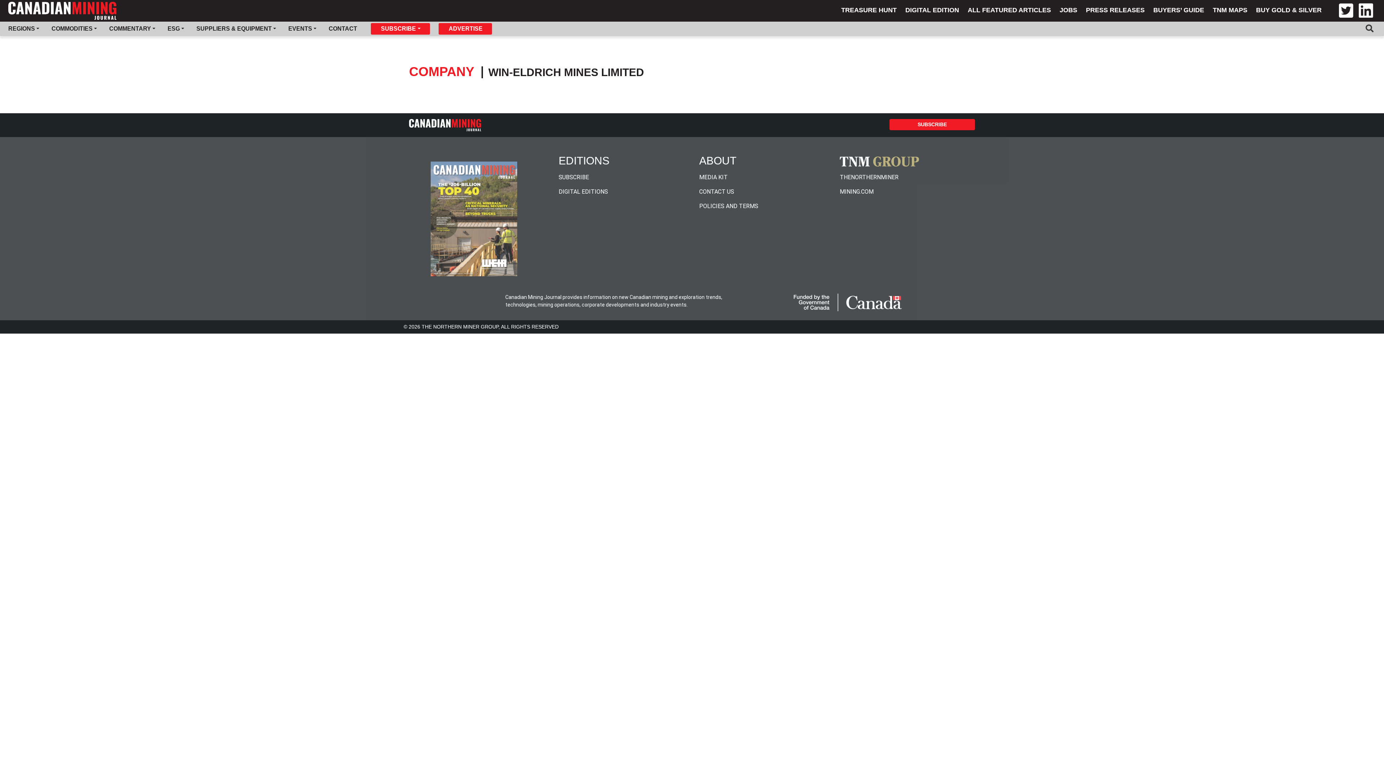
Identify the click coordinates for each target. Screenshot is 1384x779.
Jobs (1068, 10)
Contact (343, 29)
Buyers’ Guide (1178, 10)
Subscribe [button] (398, 29)
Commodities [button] (72, 29)
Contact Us (716, 191)
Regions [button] (21, 29)
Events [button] (300, 29)
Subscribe (932, 124)
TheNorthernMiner (869, 177)
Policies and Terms (728, 206)
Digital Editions (583, 191)
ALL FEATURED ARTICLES (1009, 10)
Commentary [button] (130, 29)
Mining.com (857, 191)
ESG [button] (174, 29)
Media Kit (713, 177)
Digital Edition (932, 10)
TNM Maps (1230, 10)
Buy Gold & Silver (1289, 10)
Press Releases (1115, 10)
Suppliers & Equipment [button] (234, 29)
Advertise (466, 29)
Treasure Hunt (869, 10)
